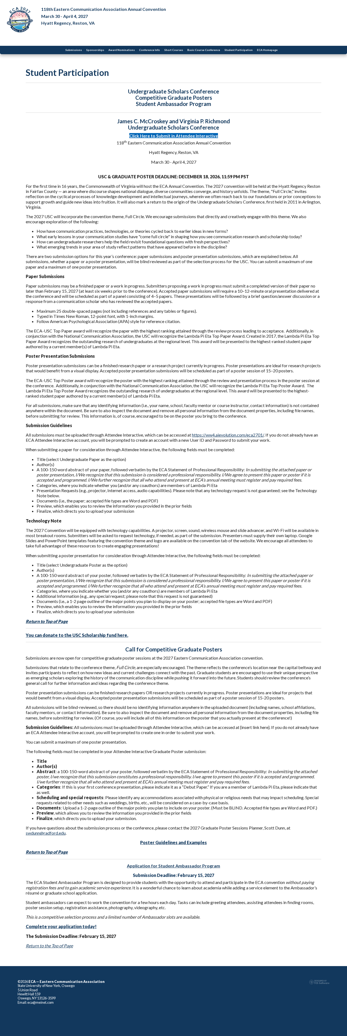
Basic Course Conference (203, 50)
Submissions (73, 50)
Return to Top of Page (47, 621)
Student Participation (238, 50)
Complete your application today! (61, 926)
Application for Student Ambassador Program (173, 865)
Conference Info (149, 50)
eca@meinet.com (40, 1002)
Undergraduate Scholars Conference (173, 91)
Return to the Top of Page (49, 945)
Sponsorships (95, 50)
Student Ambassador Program (173, 103)
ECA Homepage (267, 50)
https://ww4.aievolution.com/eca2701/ (228, 434)
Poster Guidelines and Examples (173, 842)
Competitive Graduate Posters (173, 97)
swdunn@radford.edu (46, 832)
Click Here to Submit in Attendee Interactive (173, 135)
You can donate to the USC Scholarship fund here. (77, 635)
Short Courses (173, 50)
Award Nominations (121, 50)
